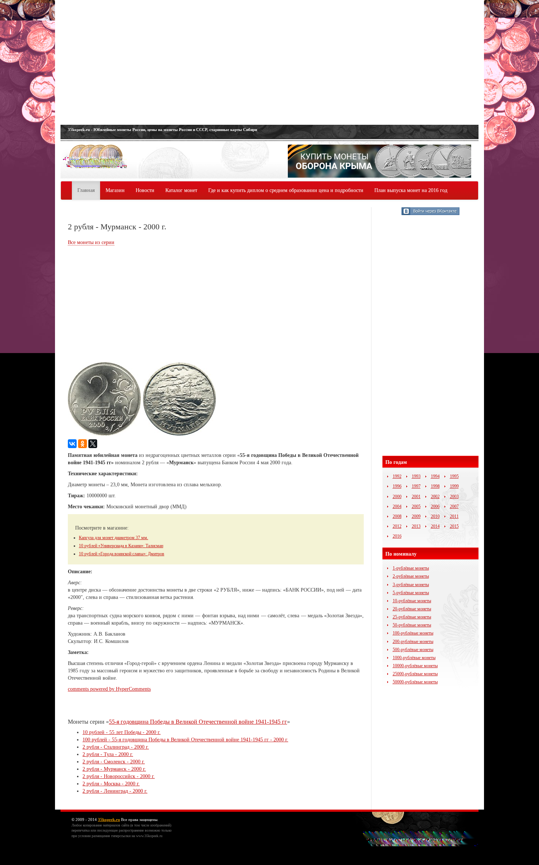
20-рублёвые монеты (412, 608)
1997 (416, 486)
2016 (397, 536)
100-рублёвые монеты (413, 633)
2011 (454, 516)
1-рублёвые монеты (411, 568)
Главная (86, 190)
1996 (397, 486)
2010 (435, 516)
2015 (454, 526)
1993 (416, 476)
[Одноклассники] (82, 443)
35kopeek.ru (109, 819)
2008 (397, 516)
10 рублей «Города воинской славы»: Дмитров (121, 553)
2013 (416, 526)
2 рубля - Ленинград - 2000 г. (114, 791)
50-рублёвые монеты (412, 625)
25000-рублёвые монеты (415, 673)
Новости (145, 190)
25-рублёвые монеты (412, 616)
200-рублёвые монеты (413, 641)
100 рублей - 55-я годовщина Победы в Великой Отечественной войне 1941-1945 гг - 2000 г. (185, 739)
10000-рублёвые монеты (415, 665)
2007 (454, 506)
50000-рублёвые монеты (415, 681)
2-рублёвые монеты (411, 576)
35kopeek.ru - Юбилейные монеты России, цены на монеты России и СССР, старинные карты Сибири (162, 129)
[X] (92, 443)
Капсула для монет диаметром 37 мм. (113, 537)
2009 (416, 516)
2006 (435, 506)
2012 (397, 526)
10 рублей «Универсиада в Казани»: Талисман (121, 545)
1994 (435, 476)
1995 (454, 476)
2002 (435, 496)
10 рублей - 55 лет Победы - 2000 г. (121, 732)
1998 (435, 486)
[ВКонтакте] (72, 443)
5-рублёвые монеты (411, 592)
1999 (454, 486)
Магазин (115, 190)
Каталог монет (181, 190)
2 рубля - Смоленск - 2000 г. (113, 761)
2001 (416, 496)
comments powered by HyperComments (109, 689)
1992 (397, 476)
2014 (435, 526)
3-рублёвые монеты (411, 584)
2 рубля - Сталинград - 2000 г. (115, 747)
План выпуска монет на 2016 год (410, 190)
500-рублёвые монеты (413, 649)
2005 (416, 506)
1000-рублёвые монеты (414, 657)
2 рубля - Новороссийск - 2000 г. (118, 776)
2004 (397, 506)
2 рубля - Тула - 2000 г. (107, 754)
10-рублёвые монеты (412, 600)
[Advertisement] (269, 62)
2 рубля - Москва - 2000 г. (111, 783)
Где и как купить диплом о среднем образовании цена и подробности (285, 190)
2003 (454, 496)
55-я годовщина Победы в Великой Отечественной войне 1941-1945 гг (198, 722)
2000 (397, 496)
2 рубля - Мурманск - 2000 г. (114, 769)
